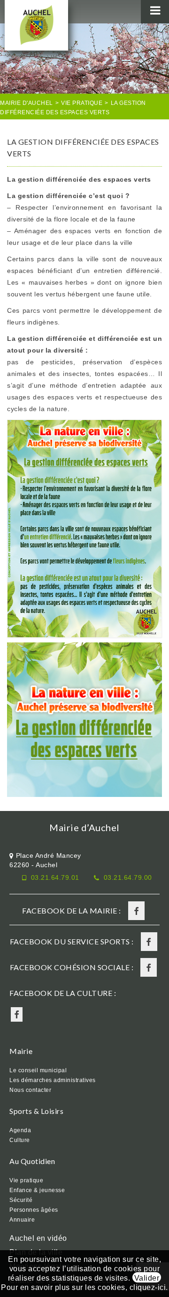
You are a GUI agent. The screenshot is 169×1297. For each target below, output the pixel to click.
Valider (147, 1278)
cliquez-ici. (149, 1287)
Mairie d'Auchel (26, 103)
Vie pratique (81, 103)
